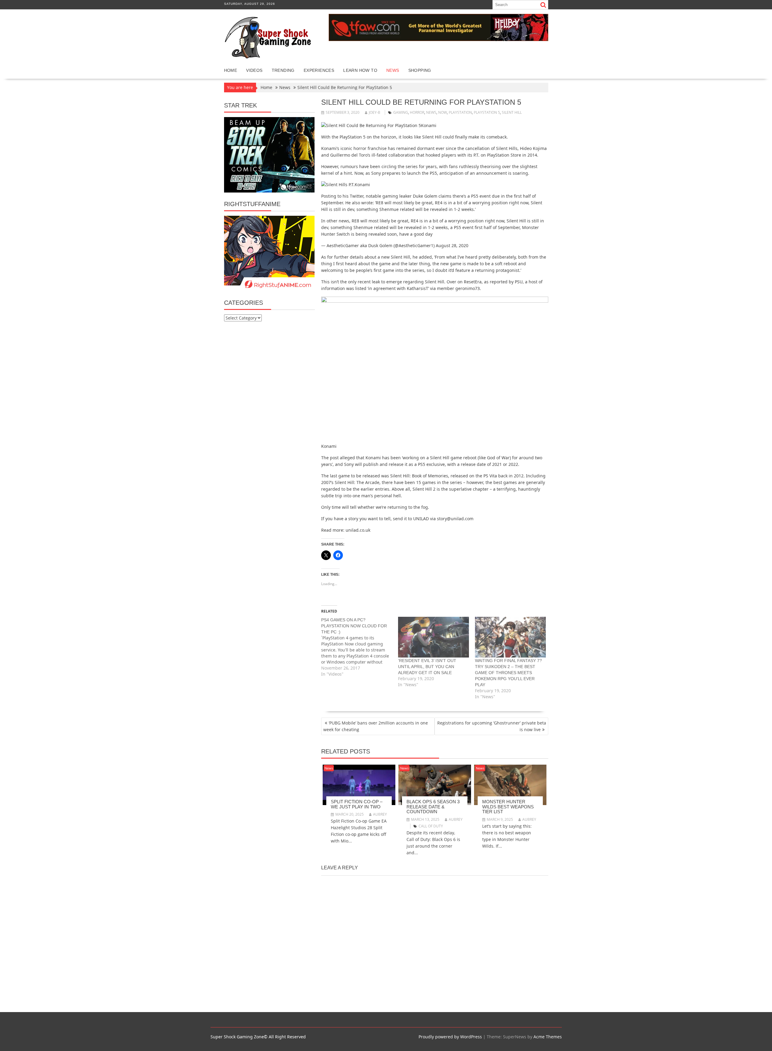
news (431, 112)
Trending (283, 70)
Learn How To (360, 70)
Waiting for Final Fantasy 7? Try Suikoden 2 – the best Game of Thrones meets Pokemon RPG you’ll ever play (508, 672)
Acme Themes (547, 1037)
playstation (460, 112)
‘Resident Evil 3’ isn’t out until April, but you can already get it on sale (427, 666)
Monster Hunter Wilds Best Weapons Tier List (508, 806)
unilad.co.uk (358, 530)
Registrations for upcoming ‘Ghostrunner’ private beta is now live (491, 726)
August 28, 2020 (452, 245)
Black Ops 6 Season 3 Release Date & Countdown (433, 806)
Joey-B (374, 112)
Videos (254, 70)
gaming (400, 112)
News (392, 70)
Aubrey (380, 814)
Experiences (319, 70)
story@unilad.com (455, 518)
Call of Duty (431, 826)
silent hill (512, 112)
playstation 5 (487, 112)
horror (417, 112)
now (442, 112)
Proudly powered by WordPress (450, 1037)
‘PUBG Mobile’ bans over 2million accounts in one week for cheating (375, 726)
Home (230, 70)
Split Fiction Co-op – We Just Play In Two (356, 804)
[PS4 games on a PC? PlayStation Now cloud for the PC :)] (359, 647)
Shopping (419, 70)
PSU (519, 282)
